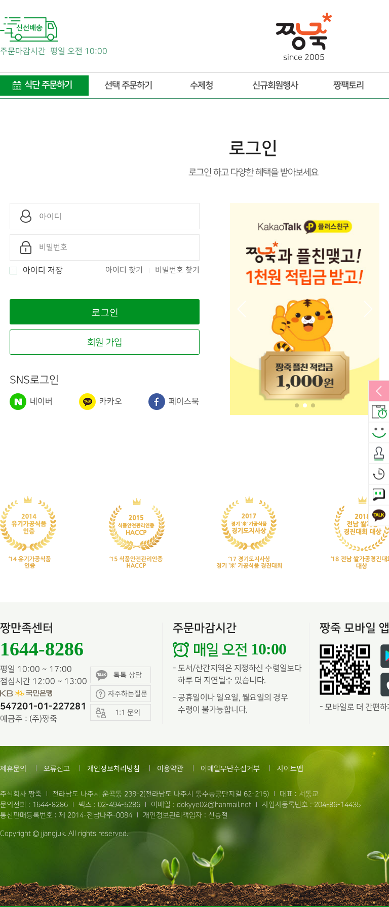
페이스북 (183, 401)
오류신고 (57, 768)
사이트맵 (290, 768)
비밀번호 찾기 (177, 270)
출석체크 (379, 454)
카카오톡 (379, 516)
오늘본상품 (379, 474)
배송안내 (379, 412)
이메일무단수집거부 (230, 768)
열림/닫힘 (379, 391)
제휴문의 (13, 768)
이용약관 (170, 768)
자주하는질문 (127, 693)
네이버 (40, 401)
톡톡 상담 (127, 675)
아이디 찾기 (124, 270)
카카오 (109, 401)
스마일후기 (379, 433)
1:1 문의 (379, 495)
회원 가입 (104, 342)
